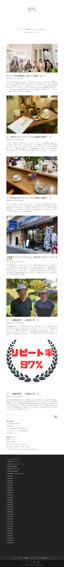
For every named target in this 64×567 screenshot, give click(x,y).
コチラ (25, 32)
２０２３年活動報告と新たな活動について (26, 76)
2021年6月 (10, 523)
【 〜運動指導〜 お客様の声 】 (22, 320)
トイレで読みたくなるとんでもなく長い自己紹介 (18, 449)
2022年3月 (10, 502)
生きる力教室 (9, 426)
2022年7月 (10, 495)
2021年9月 (10, 516)
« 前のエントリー (10, 414)
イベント (17, 461)
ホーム (15, 558)
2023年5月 (10, 483)
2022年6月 (10, 497)
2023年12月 (10, 466)
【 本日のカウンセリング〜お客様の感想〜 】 (29, 137)
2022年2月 (10, 504)
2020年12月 (10, 538)
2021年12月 (10, 509)
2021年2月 (10, 533)
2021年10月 (10, 514)
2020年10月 (10, 542)
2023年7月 (10, 478)
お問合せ (26, 558)
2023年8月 (10, 476)
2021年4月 (10, 528)
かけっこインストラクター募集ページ (39, 558)
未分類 (16, 471)
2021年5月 (10, 526)
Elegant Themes (29, 564)
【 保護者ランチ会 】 (12, 433)
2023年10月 (10, 471)
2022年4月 (10, 499)
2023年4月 (10, 485)
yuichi (11, 78)
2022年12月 (10, 490)
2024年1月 (10, 464)
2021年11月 (10, 511)
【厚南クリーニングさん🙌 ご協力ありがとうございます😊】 (31, 258)
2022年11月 (10, 492)
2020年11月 (10, 540)
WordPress (40, 564)
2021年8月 (10, 519)
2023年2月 (10, 488)
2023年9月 (10, 473)
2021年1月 (10, 535)
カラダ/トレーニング (20, 464)
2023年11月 (10, 468)
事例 (22, 78)
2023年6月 (10, 480)
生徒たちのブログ (19, 473)
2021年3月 (10, 530)
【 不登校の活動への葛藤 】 (14, 423)
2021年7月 (10, 521)
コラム (20, 558)
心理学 (8, 439)
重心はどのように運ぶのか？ (13, 444)
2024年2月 (10, 461)
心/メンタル (17, 468)
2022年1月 (10, 507)
